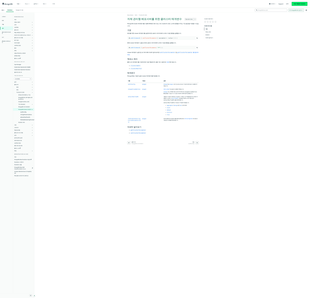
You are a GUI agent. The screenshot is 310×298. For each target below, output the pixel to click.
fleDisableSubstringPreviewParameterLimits (27, 119)
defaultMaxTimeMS (25, 117)
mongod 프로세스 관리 (23, 101)
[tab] (10, 10)
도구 (3, 37)
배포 (3, 20)
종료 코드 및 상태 (18, 145)
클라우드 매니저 (18, 72)
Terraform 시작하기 (19, 162)
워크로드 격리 (21, 122)
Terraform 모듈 (18, 164)
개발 (3, 24)
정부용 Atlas (17, 55)
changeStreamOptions (26, 114)
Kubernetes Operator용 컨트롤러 (22, 67)
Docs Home (130, 15)
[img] (205, 22)
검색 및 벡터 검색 (18, 137)
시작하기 (4, 16)
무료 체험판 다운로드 (299, 4)
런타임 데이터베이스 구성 (24, 95)
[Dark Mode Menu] (306, 10)
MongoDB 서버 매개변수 (24, 106)
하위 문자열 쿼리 (189, 118)
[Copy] (197, 38)
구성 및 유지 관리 (143, 15)
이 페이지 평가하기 (208, 18)
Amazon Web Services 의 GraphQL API (23, 172)
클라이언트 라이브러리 (6, 33)
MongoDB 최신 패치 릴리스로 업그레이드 (25, 98)
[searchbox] (271, 10)
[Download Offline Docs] (30, 295)
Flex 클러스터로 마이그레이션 (21, 175)
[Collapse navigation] (34, 295)
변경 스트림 (166, 89)
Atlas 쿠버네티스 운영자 (20, 53)
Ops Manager (17, 64)
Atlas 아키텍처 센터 (6, 42)
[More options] (195, 19)
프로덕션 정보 (17, 143)
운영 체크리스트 (18, 140)
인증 (167, 62)
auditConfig (23, 112)
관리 (136, 15)
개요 (15, 19)
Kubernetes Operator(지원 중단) (22, 69)
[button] (272, 4)
